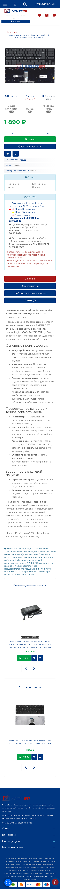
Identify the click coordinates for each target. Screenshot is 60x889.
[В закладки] (7, 154)
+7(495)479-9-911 (44, 4)
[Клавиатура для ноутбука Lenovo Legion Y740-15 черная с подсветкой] (30, 66)
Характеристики (30, 286)
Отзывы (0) (30, 300)
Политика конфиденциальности (39, 876)
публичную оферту (15, 876)
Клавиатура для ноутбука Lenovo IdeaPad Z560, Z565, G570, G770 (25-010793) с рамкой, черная (30, 741)
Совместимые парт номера (31, 293)
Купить (25, 658)
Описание (30, 278)
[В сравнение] (16, 154)
